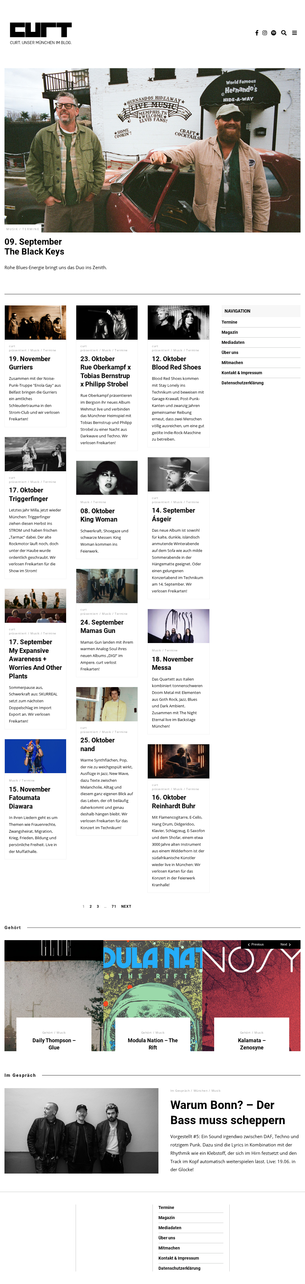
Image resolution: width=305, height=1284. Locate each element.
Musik (12, 229)
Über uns (230, 352)
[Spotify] (274, 32)
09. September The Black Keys (34, 247)
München (201, 1090)
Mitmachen (232, 362)
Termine (31, 229)
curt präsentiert (18, 348)
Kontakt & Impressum (242, 372)
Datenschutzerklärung (243, 382)
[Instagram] (265, 32)
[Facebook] (257, 32)
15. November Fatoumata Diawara (29, 798)
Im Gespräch (20, 1075)
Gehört (12, 927)
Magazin (230, 332)
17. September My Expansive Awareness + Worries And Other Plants (35, 659)
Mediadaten (233, 342)
